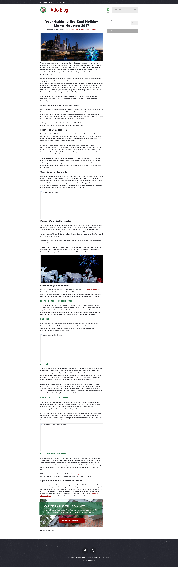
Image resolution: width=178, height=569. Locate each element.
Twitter (93, 550)
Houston (118, 10)
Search (109, 20)
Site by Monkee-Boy (89, 560)
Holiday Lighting (84, 29)
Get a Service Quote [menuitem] (46, 2)
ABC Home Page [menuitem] (60, 2)
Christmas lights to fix (92, 290)
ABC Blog (59, 9)
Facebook (85, 550)
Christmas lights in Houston (80, 474)
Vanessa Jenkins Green (71, 29)
